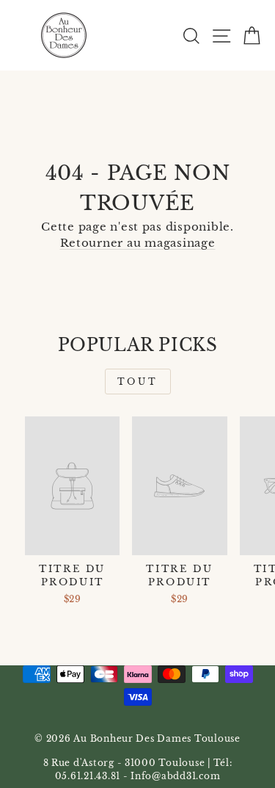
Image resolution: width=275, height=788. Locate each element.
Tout (137, 381)
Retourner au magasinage (138, 243)
